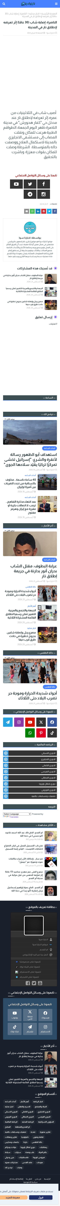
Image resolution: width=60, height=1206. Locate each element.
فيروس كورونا (39, 1157)
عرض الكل (11, 419)
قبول (40, 1197)
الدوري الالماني (48, 765)
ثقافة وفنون (38, 1137)
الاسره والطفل (24, 1107)
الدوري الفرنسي (48, 771)
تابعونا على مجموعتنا (30, 962)
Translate (13, 817)
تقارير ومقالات (11, 1137)
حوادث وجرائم (10, 1147)
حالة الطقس (37, 1142)
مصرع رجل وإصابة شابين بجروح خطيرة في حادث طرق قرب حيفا (25, 303)
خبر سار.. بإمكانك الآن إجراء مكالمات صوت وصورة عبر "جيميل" (26, 860)
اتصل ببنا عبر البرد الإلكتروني (35, 955)
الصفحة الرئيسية (49, 13)
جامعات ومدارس (12, 1142)
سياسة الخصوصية (30, 1182)
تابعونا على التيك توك (30, 967)
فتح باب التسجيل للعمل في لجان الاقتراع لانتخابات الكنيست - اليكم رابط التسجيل (23, 847)
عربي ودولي (9, 1157)
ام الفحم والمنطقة (22, 1127)
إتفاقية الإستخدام (16, 1179)
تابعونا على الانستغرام (30, 972)
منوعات (40, 1162)
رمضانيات (43, 1147)
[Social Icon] (52, 722)
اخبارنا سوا (50, 33)
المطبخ (8, 1127)
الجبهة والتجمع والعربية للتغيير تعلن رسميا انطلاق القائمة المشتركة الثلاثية (24, 290)
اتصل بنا (29, 1179)
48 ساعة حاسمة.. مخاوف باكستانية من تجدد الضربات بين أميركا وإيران (20, 483)
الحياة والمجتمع (41, 1107)
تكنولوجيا (25, 1137)
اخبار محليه (34, 13)
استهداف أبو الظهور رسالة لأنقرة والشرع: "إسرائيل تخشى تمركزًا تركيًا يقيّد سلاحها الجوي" (30, 459)
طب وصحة (29, 1152)
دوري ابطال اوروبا (47, 784)
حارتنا (25, 1142)
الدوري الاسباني (48, 753)
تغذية (33, 1132)
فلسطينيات (23, 1157)
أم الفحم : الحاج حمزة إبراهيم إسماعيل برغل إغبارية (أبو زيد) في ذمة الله (25, 889)
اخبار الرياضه (38, 1102)
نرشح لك (8, 1167)
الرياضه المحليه (28, 1122)
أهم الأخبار (24, 1102)
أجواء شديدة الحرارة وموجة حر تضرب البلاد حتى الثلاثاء (20, 593)
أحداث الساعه (10, 1102)
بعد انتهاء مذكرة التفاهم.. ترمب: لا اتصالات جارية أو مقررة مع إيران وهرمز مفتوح (21, 507)
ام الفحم (44, 949)
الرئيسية (47, 1179)
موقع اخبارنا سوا (40, 944)
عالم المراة (43, 1152)
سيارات (18, 1152)
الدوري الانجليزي (48, 759)
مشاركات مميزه (11, 1162)
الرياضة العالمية (11, 1122)
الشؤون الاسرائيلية (46, 1122)
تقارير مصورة (45, 1132)
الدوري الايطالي (48, 777)
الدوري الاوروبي (48, 790)
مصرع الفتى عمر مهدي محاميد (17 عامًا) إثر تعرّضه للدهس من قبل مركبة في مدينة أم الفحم (24, 875)
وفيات (19, 1167)
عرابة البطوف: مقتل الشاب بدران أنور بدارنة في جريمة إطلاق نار (23, 277)
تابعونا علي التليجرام (29, 977)
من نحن (38, 1179)
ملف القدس (27, 1162)
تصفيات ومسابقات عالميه (43, 796)
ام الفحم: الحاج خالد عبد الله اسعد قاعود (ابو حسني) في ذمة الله (24, 834)
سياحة (7, 1152)
